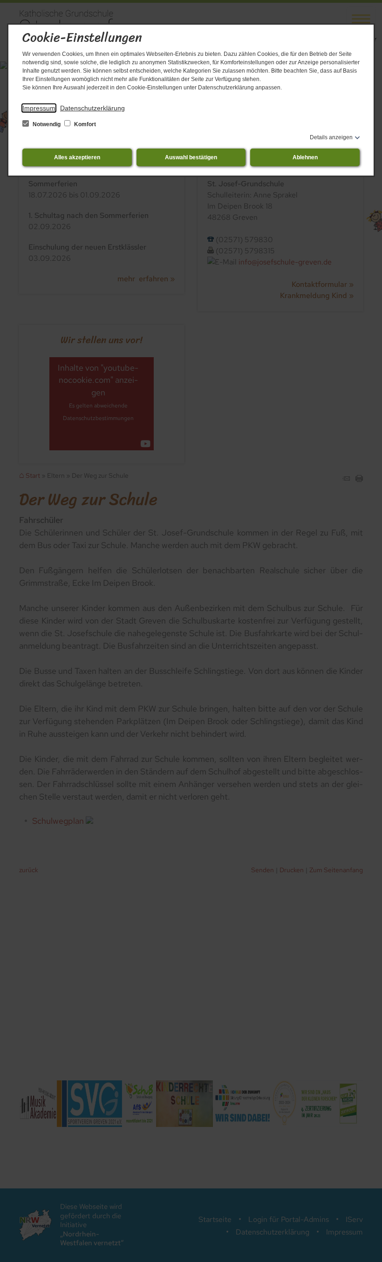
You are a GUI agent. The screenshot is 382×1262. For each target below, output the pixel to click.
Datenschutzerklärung (92, 108)
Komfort (84, 124)
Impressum (38, 108)
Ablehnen (305, 157)
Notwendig (46, 124)
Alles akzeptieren (77, 157)
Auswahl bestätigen (191, 157)
